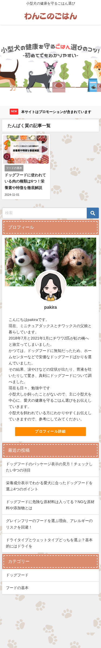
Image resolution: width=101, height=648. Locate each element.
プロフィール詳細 (50, 431)
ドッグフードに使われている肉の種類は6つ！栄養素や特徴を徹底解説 (25, 181)
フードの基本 (17, 588)
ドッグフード (17, 575)
